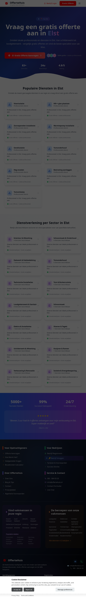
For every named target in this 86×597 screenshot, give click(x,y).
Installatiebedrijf (53, 533)
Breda (30, 541)
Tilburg (30, 539)
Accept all (17, 590)
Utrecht (25, 519)
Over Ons (9, 478)
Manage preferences (65, 590)
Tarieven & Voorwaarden (57, 463)
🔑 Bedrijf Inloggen (56, 458)
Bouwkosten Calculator (14, 465)
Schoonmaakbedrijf (64, 530)
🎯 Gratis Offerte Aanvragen (25, 55)
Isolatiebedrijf (64, 533)
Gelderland (9, 524)
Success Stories (53, 467)
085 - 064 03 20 (53, 478)
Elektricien (64, 519)
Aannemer (52, 527)
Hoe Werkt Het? (11, 457)
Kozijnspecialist (75, 533)
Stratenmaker (53, 536)
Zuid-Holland (17, 520)
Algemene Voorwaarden (14, 493)
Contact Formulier (54, 486)
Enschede (20, 543)
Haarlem (30, 543)
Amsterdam (9, 537)
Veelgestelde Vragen (13, 461)
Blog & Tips (9, 482)
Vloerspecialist (75, 527)
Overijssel (17, 524)
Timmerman (64, 527)
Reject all (29, 590)
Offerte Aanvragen (12, 453)
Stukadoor (74, 530)
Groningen (34, 524)
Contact (8, 486)
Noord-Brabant (33, 520)
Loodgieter (53, 519)
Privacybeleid (10, 490)
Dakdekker (64, 522)
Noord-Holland (8, 520)
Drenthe (17, 528)
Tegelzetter (53, 530)
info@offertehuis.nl (55, 482)
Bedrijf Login (52, 3)
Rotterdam (20, 537)
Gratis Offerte (68, 3)
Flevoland (25, 528)
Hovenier (52, 522)
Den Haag (31, 537)
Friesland (9, 528)
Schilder (74, 519)
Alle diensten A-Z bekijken (59, 540)
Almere (19, 541)
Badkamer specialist (74, 523)
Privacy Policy (15, 595)
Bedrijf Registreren (54, 453)
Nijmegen (9, 543)
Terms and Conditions (27, 595)
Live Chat (50, 490)
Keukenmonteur (64, 536)
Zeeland (33, 528)
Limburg (25, 524)
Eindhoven (20, 539)
